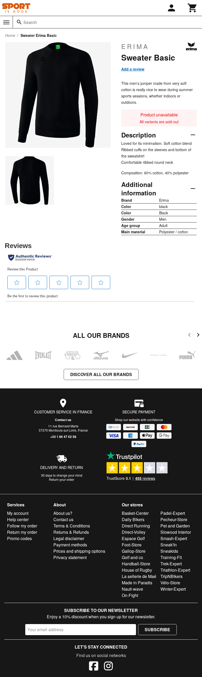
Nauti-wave (132, 589)
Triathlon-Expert (175, 570)
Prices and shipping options (79, 551)
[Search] (19, 22)
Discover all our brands (101, 374)
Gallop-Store (133, 551)
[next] (198, 335)
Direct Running (136, 526)
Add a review (132, 69)
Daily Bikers (133, 519)
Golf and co (132, 557)
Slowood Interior (175, 532)
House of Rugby (137, 570)
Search (30, 22)
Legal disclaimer (68, 538)
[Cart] (192, 8)
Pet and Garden (175, 526)
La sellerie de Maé (139, 576)
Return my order (22, 532)
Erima (135, 46)
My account (17, 513)
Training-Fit (171, 557)
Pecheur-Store (173, 519)
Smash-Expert (173, 538)
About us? (62, 513)
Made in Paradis (137, 583)
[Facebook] (93, 667)
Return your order (61, 479)
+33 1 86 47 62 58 (63, 436)
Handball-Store (136, 564)
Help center (18, 519)
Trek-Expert (171, 564)
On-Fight (130, 595)
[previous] (189, 335)
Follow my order (22, 526)
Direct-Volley (133, 532)
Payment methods (70, 545)
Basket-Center (135, 513)
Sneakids (169, 551)
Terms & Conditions (71, 526)
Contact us (63, 420)
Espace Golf (133, 538)
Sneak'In (168, 545)
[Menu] (6, 22)
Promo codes (19, 538)
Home (10, 35)
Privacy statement (70, 557)
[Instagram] (108, 667)
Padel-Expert (172, 513)
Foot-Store (132, 545)
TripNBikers (171, 576)
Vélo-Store (170, 583)
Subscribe (157, 629)
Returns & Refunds (71, 532)
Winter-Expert (173, 589)
